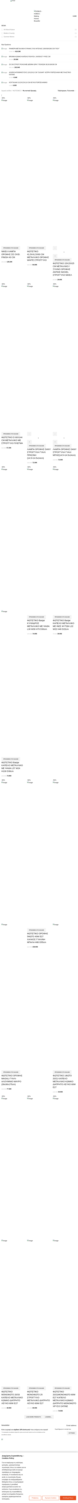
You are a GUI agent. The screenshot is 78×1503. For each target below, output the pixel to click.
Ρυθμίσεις (35, 1498)
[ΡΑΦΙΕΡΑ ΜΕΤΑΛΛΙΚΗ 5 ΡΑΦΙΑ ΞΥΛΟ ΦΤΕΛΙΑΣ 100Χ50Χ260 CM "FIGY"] (4, 50)
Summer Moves (9, 37)
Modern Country (9, 33)
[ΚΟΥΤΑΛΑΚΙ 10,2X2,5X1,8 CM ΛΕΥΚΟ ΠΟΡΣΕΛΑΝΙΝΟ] (4, 83)
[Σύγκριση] (3, 243)
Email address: (71, 1425)
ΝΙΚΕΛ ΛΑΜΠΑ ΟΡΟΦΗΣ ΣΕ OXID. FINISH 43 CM (10, 254)
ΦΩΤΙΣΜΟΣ (17, 90)
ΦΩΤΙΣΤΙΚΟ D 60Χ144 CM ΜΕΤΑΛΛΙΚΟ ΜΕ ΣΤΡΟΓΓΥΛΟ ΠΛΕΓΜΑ (12, 440)
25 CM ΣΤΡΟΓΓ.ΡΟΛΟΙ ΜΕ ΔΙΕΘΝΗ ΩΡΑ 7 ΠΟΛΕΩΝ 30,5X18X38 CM (33, 64)
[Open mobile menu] (2, 16)
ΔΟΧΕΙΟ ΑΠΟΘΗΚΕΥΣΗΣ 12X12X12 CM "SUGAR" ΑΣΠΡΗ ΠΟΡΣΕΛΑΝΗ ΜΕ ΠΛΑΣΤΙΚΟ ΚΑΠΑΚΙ (40, 73)
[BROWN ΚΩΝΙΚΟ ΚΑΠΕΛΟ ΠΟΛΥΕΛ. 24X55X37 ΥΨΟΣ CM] (4, 58)
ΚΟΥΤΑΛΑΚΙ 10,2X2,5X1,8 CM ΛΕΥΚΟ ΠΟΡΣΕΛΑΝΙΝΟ (28, 82)
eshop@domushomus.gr (14, 1451)
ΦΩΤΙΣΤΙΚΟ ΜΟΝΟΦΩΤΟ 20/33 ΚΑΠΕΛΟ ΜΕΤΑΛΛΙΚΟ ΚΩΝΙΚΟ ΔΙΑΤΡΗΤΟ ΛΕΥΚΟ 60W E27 (12, 1397)
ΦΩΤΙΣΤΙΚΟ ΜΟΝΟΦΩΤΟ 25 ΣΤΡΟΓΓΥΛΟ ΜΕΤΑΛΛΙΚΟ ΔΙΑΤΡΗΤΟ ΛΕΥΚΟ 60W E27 (38, 1397)
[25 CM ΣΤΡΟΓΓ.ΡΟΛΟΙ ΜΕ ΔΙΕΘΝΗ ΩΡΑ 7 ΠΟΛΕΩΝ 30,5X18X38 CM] (4, 65)
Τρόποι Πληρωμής (46, 1450)
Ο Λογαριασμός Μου (47, 1447)
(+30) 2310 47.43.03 (12, 1448)
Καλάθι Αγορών (45, 1443)
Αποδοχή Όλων (68, 1498)
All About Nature (9, 29)
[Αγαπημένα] (14, 243)
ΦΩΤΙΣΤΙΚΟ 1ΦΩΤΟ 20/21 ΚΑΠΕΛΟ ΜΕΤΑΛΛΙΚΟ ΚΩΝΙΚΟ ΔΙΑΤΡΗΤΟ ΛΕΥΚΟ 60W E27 (64, 1081)
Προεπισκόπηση (9, 243)
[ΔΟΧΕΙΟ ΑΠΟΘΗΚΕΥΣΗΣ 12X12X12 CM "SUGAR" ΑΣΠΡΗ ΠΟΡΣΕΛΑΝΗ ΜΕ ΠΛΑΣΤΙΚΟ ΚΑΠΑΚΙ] (4, 75)
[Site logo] (39, 16)
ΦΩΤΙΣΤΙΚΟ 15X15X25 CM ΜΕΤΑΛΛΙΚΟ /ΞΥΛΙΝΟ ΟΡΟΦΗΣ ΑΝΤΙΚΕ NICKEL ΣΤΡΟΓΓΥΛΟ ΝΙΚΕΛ (63, 269)
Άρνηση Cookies (50, 1498)
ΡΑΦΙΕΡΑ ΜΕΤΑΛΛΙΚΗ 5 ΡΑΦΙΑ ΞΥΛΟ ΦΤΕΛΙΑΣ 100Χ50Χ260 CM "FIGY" (34, 48)
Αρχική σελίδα (6, 90)
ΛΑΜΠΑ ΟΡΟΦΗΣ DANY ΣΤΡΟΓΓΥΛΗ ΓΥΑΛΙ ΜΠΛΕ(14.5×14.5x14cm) (64, 452)
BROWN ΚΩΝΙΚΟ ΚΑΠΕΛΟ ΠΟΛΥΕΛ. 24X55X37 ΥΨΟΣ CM (29, 56)
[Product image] (13, 681)
